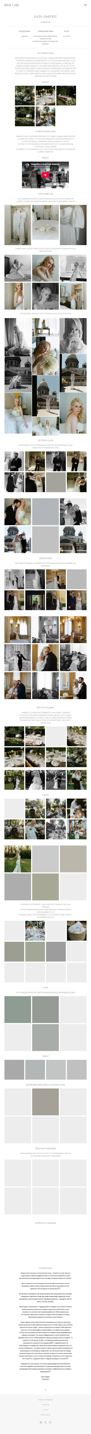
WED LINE (11, 5)
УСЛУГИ (45, 1405)
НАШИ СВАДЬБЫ (46, 1400)
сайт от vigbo (45, 1428)
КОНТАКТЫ (46, 1415)
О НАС (46, 1410)
